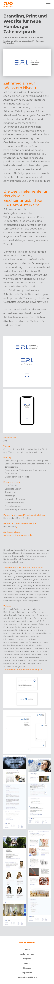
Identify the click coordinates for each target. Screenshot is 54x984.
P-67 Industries (16, 4)
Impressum (27, 973)
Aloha (27, 949)
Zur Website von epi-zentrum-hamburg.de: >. (24, 669)
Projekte (27, 959)
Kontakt (27, 968)
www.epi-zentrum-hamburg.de (17, 535)
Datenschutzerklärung (27, 977)
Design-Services (27, 954)
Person (27, 963)
